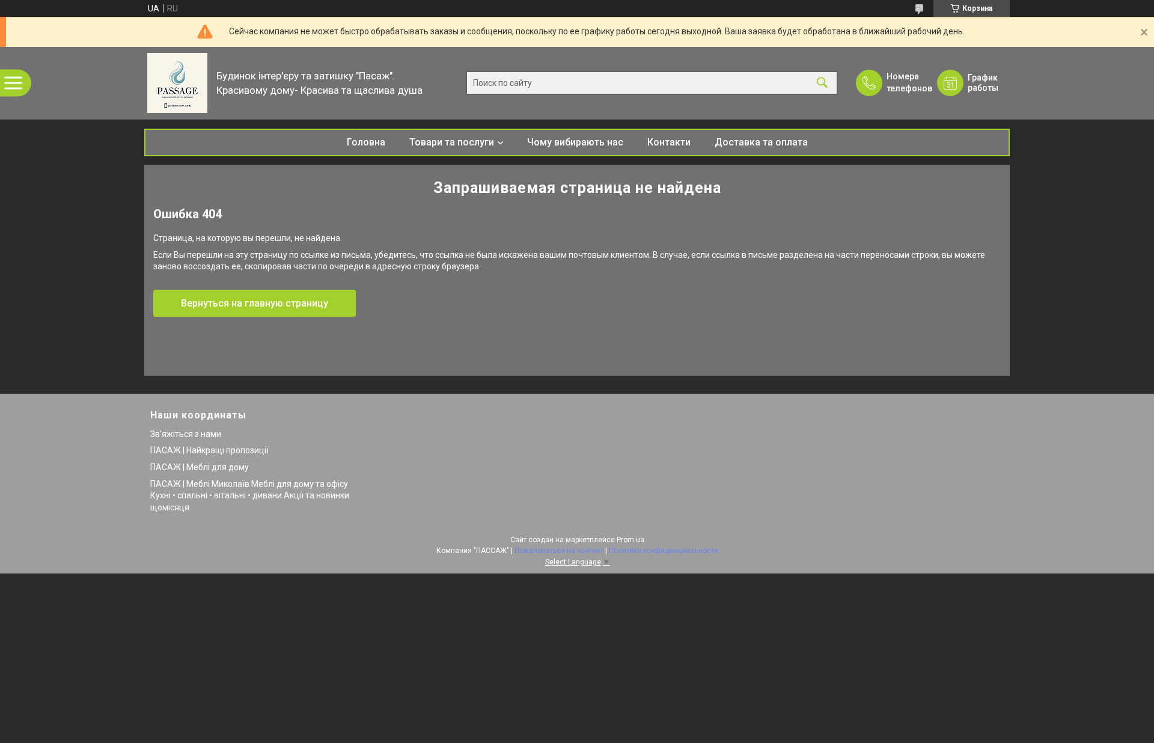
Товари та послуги (451, 142)
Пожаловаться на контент (558, 550)
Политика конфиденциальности (663, 550)
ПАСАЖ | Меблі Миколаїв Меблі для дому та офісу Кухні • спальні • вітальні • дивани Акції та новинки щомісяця (249, 495)
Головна (366, 142)
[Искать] (822, 83)
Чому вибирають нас (575, 142)
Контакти (669, 142)
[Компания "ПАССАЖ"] (177, 83)
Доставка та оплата (761, 142)
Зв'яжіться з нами (185, 434)
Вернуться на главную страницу (254, 303)
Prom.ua (630, 540)
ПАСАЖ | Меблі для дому (199, 467)
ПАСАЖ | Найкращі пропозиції (209, 450)
